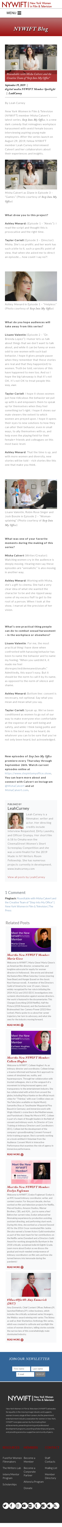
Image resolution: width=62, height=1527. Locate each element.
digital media (13, 89)
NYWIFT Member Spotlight (38, 89)
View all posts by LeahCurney (26, 877)
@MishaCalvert (15, 785)
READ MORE (13, 1025)
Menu (11, 13)
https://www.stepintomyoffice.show (28, 773)
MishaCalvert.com (16, 790)
